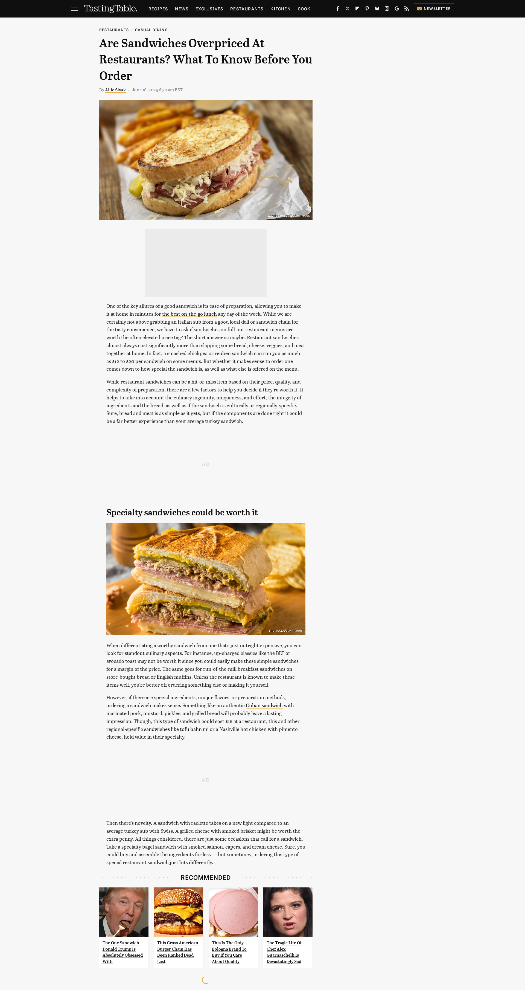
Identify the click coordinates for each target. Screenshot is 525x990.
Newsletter (437, 8)
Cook (304, 8)
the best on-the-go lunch (189, 313)
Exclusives (209, 8)
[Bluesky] (377, 9)
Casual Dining (151, 29)
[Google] (396, 9)
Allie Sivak (115, 89)
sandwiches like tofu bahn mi (176, 728)
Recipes (158, 8)
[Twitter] (347, 9)
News (181, 8)
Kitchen (280, 8)
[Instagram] (387, 9)
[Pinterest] (367, 9)
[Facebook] (337, 9)
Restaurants (246, 8)
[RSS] (406, 9)
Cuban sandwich (264, 705)
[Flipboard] (357, 9)
